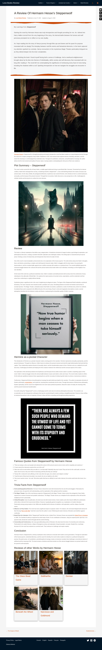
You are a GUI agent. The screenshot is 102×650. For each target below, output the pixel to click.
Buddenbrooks (91, 631)
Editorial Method (10, 644)
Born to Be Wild (26, 511)
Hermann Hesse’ (18, 154)
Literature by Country (64, 3)
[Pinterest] (91, 640)
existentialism (28, 382)
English (44, 640)
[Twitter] (88, 640)
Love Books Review (11, 3)
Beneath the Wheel (24, 612)
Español (50, 640)
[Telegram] (95, 640)
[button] (43, 3)
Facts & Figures (50, 3)
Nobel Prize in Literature (81, 515)
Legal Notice (18, 640)
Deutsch (39, 640)
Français (56, 640)
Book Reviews (84, 3)
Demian (69, 576)
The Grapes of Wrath (12, 631)
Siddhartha (45, 576)
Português (62, 640)
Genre (75, 3)
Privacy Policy (10, 640)
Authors (40, 3)
